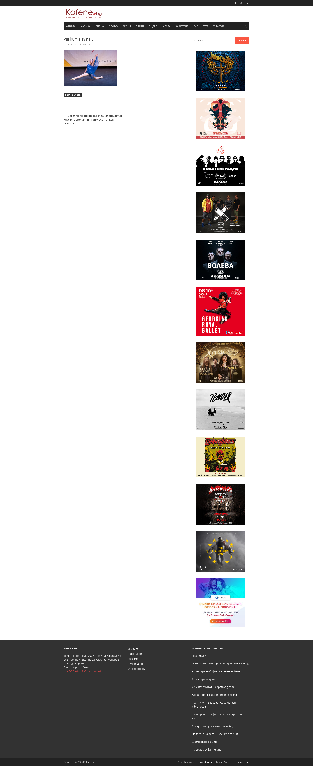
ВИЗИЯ (127, 26)
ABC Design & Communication (85, 671)
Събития (218, 26)
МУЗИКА (86, 26)
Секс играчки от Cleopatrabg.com (213, 687)
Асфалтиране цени (204, 679)
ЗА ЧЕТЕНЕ (181, 26)
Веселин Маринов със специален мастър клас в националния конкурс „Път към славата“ (93, 119)
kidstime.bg (199, 655)
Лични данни (136, 663)
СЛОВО (113, 26)
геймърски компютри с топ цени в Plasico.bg (220, 663)
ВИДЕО (153, 26)
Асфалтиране (200, 695)
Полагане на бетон (204, 734)
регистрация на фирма (206, 714)
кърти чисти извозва (223, 695)
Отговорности (137, 669)
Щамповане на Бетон (205, 742)
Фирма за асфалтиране (206, 749)
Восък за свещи (228, 734)
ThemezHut (242, 762)
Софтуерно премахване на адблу (213, 726)
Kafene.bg (88, 762)
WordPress (206, 762)
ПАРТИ (140, 26)
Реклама (133, 659)
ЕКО (195, 26)
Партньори (135, 654)
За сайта (133, 649)
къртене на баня (229, 671)
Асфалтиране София (204, 671)
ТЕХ (205, 26)
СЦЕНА (100, 26)
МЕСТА (166, 26)
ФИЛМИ (71, 26)
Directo (86, 44)
